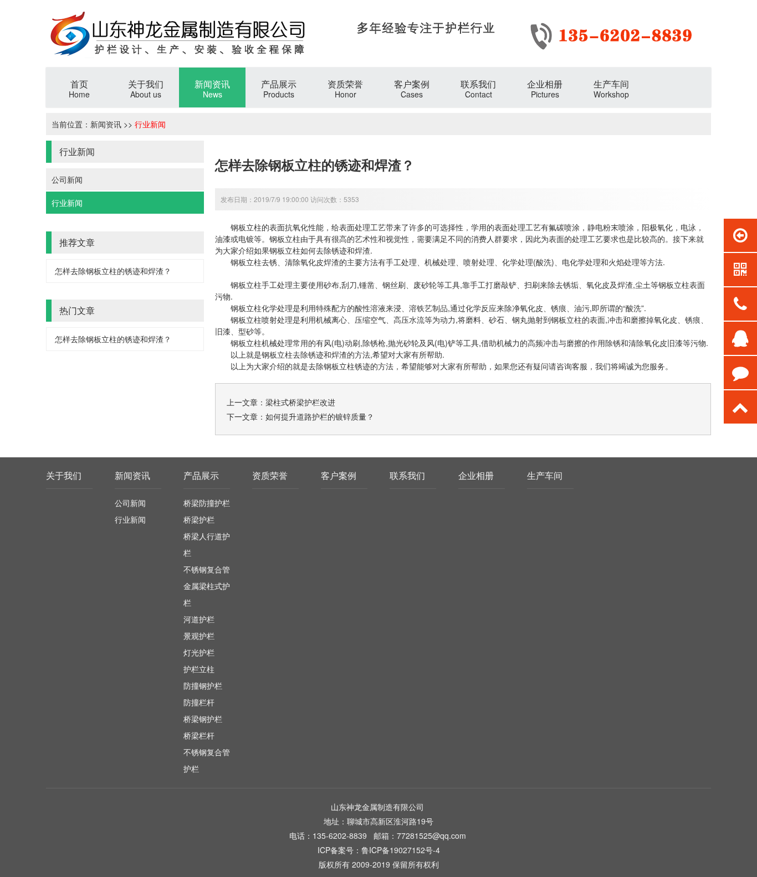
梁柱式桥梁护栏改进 (300, 401)
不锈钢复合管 (206, 569)
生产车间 (544, 475)
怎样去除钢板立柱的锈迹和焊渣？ (113, 270)
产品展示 (201, 475)
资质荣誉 (270, 475)
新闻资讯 (105, 124)
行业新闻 (150, 124)
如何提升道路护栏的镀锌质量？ (319, 416)
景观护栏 (198, 635)
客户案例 (338, 475)
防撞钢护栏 (202, 685)
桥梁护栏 (198, 519)
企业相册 (476, 475)
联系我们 (407, 475)
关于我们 (63, 475)
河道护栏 (198, 619)
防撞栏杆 (198, 702)
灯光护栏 (198, 652)
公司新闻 (67, 179)
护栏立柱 (198, 668)
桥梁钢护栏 (202, 718)
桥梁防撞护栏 (206, 502)
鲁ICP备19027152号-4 (400, 849)
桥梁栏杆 (198, 735)
